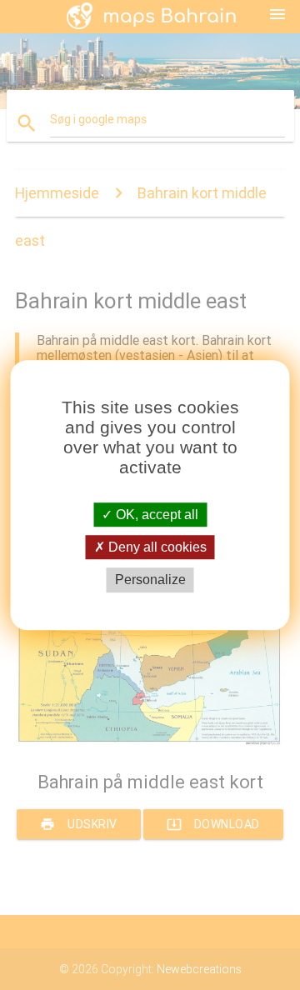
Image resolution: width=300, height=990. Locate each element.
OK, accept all (155, 515)
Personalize (150, 580)
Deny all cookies (156, 547)
